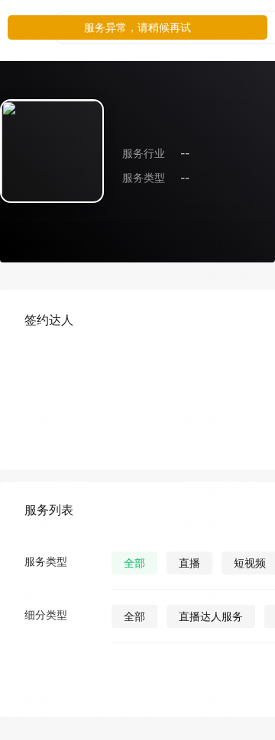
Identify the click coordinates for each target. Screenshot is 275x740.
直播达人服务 (211, 616)
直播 (189, 562)
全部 (134, 562)
